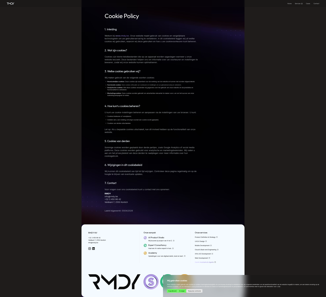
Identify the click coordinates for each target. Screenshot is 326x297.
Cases (308, 3)
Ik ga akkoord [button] (172, 291)
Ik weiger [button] (182, 291)
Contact (316, 3)
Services (298, 3)
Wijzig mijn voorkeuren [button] (194, 291)
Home (289, 3)
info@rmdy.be (93, 242)
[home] (10, 3)
